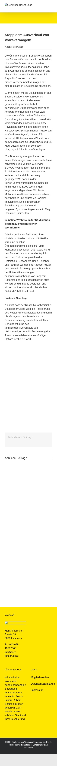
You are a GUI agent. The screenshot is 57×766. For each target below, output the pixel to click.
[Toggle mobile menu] (51, 4)
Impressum (37, 690)
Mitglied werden (40, 677)
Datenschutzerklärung (43, 683)
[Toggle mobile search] (45, 4)
